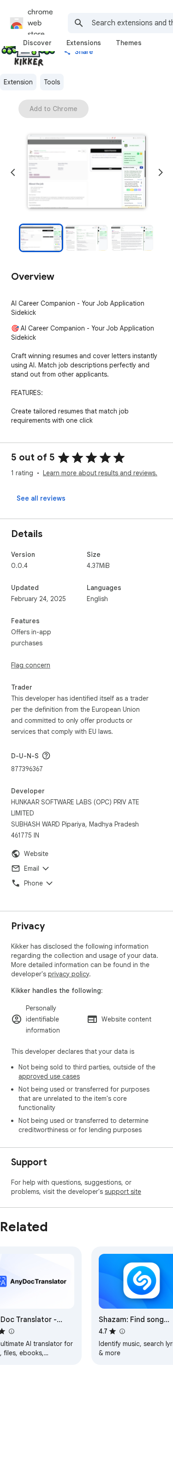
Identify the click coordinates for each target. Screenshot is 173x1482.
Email (31, 868)
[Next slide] (160, 172)
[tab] (37, 43)
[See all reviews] (41, 498)
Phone (33, 883)
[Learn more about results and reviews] (46, 755)
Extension (18, 82)
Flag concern (30, 665)
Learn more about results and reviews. (100, 473)
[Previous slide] (13, 172)
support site (123, 1191)
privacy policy (68, 974)
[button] (86, 172)
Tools (52, 82)
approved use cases (49, 1076)
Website (36, 854)
